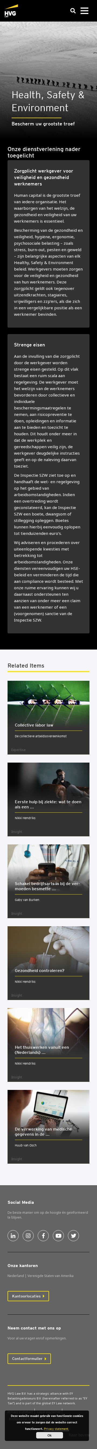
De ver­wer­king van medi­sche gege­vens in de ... (43, 1132)
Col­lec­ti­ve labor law (34, 725)
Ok (49, 1435)
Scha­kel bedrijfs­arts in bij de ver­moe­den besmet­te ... (47, 886)
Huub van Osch (26, 1145)
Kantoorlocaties (26, 1296)
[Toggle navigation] (84, 10)
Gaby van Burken (27, 900)
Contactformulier (27, 1358)
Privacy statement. (56, 1429)
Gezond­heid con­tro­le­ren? (39, 970)
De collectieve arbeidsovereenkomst (41, 736)
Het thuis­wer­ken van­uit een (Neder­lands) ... (42, 1050)
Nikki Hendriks (25, 818)
